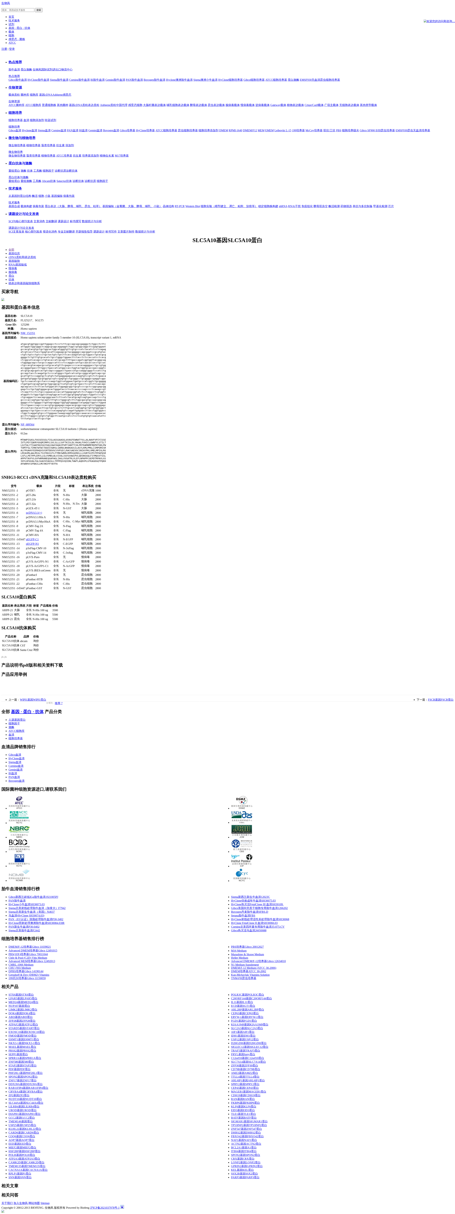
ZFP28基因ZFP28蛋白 (22, 1020)
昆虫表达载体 (216, 105)
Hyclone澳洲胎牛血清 (179, 79)
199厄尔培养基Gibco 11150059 (27, 978)
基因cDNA (45, 94)
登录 (12, 48)
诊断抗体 (71, 170)
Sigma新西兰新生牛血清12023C (250, 896)
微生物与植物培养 (22, 138)
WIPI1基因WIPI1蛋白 (33, 699)
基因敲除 (14, 260)
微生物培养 (16, 151)
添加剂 (69, 145)
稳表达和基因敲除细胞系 (24, 283)
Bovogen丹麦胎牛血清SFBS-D (249, 911)
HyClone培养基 (145, 130)
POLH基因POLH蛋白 (22, 1154)
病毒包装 (69, 195)
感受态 (67, 94)
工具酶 (37, 170)
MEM (261, 130)
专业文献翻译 (66, 231)
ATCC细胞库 (33, 105)
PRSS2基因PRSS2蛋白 (22, 1050)
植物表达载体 (295, 105)
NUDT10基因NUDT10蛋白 (25, 1099)
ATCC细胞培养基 (276, 79)
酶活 (35, 195)
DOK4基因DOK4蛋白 (22, 1013)
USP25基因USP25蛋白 (22, 1125)
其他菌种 (62, 105)
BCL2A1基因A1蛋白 (244, 1147)
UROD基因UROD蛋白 (23, 1110)
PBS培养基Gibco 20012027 (247, 946)
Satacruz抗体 (64, 180)
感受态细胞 (135, 105)
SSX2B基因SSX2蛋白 (244, 1173)
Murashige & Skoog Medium (247, 954)
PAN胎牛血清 (134, 79)
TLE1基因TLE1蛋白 (243, 1113)
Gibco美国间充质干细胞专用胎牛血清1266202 (259, 908)
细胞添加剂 (37, 120)
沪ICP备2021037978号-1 (105, 1207)
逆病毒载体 (262, 105)
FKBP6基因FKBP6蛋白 (245, 1102)
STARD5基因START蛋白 (24, 1028)
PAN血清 (72, 130)
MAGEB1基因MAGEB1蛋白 (248, 1091)
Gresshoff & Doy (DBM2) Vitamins (29, 974)
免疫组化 (307, 206)
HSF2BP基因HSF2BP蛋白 (25, 1151)
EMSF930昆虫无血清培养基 (413, 130)
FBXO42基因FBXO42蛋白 (247, 1136)
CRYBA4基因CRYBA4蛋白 (26, 1091)
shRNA (283, 206)
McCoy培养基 (314, 130)
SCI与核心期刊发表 (21, 221)
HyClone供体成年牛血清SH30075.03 (253, 900)
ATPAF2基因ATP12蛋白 (23, 1024)
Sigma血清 (44, 130)
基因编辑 (57, 195)
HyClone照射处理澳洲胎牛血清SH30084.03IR (37, 922)
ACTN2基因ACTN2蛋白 (246, 1143)
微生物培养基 (17, 145)
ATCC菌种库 (17, 105)
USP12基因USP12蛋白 (245, 1039)
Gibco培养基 (127, 130)
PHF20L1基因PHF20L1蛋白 (26, 1072)
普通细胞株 (49, 105)
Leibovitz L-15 (282, 130)
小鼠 (47, 195)
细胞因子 (48, 170)
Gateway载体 (278, 105)
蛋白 (11, 275)
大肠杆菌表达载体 (154, 105)
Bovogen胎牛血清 (154, 79)
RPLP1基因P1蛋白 (20, 1173)
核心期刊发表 (33, 231)
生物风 (5, 3)
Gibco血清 (15, 130)
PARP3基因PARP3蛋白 (245, 1177)
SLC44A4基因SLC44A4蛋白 (26, 1102)
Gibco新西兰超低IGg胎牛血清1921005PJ (33, 896)
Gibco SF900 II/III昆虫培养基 (377, 130)
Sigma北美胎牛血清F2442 (24, 930)
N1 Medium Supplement (245, 964)
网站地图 (34, 1203)
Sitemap (45, 1203)
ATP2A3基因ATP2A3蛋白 (24, 1158)
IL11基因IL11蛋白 (242, 1002)
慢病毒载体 (247, 105)
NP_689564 (27, 424)
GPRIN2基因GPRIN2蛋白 (247, 1166)
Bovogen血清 (111, 130)
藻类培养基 (48, 145)
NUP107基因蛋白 (19, 1005)
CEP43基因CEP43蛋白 (245, 1087)
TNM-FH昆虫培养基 (243, 978)
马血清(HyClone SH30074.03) (26, 915)
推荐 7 (59, 703)
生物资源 (15, 87)
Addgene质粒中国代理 (113, 105)
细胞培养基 (16, 120)
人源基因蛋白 (17, 719)
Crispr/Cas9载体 (314, 105)
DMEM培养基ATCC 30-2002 (248, 971)
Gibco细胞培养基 (254, 79)
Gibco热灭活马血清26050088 (248, 930)
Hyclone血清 (29, 130)
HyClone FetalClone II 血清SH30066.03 (254, 922)
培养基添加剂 (90, 155)
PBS (338, 130)
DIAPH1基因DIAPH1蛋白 (25, 1113)
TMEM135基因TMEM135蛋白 (27, 1166)
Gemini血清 (95, 130)
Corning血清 (58, 130)
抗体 (30, 170)
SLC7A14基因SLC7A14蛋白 (248, 1061)
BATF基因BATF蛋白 (244, 1117)
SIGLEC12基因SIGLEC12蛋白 (249, 1046)
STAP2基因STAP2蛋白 (23, 1065)
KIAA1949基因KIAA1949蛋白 (249, 1024)
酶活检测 (334, 206)
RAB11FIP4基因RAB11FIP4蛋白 (28, 1087)
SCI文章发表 (16, 231)
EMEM (269, 130)
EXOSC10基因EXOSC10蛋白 (27, 1031)
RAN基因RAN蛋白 (243, 1099)
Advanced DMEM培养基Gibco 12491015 (33, 950)
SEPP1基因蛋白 (18, 1054)
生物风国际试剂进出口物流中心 (53, 69)
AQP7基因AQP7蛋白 (21, 1140)
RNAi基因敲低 (18, 264)
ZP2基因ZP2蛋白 (19, 1095)
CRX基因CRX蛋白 (243, 1158)
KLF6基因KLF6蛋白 (243, 1106)
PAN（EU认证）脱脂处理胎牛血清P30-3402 (36, 919)
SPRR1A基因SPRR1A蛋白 (25, 1058)
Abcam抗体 (49, 180)
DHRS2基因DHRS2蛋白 (246, 1132)
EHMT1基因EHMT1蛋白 (24, 1039)
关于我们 (7, 1203)
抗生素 (60, 145)
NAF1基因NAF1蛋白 (244, 1140)
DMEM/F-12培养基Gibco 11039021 (30, 946)
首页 (11, 16)
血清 (26, 120)
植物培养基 (33, 145)
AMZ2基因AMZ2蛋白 (244, 1072)
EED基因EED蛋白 (20, 1143)
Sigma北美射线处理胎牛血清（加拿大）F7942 (37, 908)
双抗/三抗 (329, 130)
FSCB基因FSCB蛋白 (441, 699)
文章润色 (39, 221)
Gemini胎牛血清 (115, 79)
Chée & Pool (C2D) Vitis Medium (28, 957)
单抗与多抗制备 (363, 206)
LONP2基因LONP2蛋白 (246, 1162)
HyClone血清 (17, 758)
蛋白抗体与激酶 (20, 163)
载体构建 (26, 206)
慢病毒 (13, 268)
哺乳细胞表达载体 (178, 105)
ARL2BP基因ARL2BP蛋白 (247, 1009)
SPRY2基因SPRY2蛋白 (245, 1084)
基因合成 (14, 206)
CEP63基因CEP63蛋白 (245, 1013)
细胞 (41, 195)
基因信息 (14, 253)
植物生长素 (107, 155)
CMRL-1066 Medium (21, 964)
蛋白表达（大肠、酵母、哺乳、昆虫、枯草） (73, 206)
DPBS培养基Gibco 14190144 (26, 971)
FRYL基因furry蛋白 (243, 1054)
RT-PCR (180, 206)
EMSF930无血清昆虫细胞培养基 (320, 79)
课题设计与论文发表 (24, 214)
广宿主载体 (331, 105)
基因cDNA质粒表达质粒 (84, 105)
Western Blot (192, 206)
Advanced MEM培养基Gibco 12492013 (32, 961)
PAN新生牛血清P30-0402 (24, 926)
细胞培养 (15, 112)
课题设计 (63, 221)
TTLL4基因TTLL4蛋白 (245, 1076)
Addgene (57, 94)
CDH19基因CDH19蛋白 (246, 1095)
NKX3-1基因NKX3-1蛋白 (24, 1043)
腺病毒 (13, 272)
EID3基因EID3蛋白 (243, 1110)
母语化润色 (50, 231)
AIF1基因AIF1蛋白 (243, 1031)
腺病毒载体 (233, 105)
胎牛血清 (14, 69)
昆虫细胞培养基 (188, 130)
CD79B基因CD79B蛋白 (245, 1069)
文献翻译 (51, 221)
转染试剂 (50, 120)
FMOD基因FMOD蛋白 (23, 1035)
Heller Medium (239, 957)
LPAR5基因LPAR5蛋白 (23, 998)
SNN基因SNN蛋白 (20, 1177)
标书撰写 (75, 221)
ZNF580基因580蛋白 (21, 1061)
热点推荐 (15, 62)
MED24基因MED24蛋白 (23, 1002)
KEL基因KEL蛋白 (242, 1169)
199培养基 (298, 130)
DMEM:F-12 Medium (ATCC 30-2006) (253, 967)
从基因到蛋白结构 (20, 195)
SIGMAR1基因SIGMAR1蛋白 (249, 1121)
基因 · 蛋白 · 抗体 (27, 711)
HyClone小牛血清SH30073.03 (27, 904)
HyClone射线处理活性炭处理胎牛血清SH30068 (260, 919)
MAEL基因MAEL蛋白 (22, 1046)
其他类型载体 (368, 105)
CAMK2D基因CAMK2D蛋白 (26, 1162)
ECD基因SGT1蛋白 (243, 1005)
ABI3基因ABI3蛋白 (21, 1017)
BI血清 (83, 130)
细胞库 (34, 94)
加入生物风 (21, 1203)
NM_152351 (28, 333)
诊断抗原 (60, 170)
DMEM (223, 130)
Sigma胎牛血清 (59, 79)
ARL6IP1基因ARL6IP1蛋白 (248, 1080)
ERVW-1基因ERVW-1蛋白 (247, 1017)
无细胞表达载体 (349, 105)
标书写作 (111, 231)
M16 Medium (239, 950)
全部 (11, 249)
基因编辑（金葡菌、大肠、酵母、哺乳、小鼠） (132, 206)
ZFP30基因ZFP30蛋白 (244, 1065)
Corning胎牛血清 (79, 79)
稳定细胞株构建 (268, 206)
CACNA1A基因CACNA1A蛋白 (28, 1169)
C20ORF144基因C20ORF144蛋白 (251, 998)
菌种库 (25, 94)
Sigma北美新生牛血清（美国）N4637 (32, 911)
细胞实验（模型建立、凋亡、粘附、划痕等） (229, 206)
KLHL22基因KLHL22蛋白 (25, 1128)
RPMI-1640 (235, 130)
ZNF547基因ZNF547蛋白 (246, 1128)
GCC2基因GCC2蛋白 (22, 1117)
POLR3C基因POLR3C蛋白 (247, 994)
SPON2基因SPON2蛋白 (23, 1076)
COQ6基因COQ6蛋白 (22, 1136)
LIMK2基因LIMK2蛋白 (23, 1009)
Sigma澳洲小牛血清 (205, 79)
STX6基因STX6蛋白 (21, 994)
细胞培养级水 (350, 130)
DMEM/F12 (250, 130)
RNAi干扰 (294, 206)
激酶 (23, 170)
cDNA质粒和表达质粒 (22, 257)
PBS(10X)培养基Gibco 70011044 (28, 954)
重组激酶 (26, 180)
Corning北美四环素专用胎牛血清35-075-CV (258, 926)
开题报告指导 (84, 231)
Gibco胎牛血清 (18, 79)
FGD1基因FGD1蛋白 (244, 1020)
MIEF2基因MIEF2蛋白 (22, 1147)
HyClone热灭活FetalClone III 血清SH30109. (257, 904)
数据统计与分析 (92, 221)
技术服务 (15, 188)
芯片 (391, 206)
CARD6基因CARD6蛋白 (24, 1132)
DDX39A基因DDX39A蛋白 (26, 1084)
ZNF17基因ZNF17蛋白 (23, 1080)
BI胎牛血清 (97, 79)
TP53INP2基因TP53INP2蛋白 (249, 1125)
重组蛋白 (14, 170)
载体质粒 (14, 94)
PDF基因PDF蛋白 (20, 1069)
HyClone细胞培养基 (230, 79)
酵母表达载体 (198, 105)
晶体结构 (168, 206)
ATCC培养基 (64, 155)
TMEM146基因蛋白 (21, 1121)
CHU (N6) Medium (20, 967)
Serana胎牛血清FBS (243, 915)
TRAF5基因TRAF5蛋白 (245, 1050)
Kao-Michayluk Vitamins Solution (250, 974)
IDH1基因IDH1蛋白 (243, 1035)
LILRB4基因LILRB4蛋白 (24, 1106)
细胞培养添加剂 (208, 130)
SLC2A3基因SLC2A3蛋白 (247, 1028)
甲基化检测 (380, 206)
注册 (4, 48)
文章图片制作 (126, 231)
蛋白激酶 (26, 69)
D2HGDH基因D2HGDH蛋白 (249, 1043)
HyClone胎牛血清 (38, 79)
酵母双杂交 (321, 206)
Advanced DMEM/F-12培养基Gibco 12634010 (258, 961)
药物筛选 (346, 206)
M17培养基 (122, 155)
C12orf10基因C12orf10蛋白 (247, 1058)
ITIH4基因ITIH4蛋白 (244, 1151)
